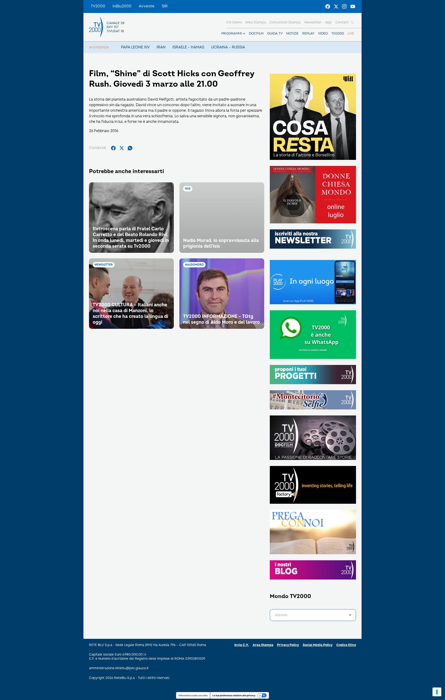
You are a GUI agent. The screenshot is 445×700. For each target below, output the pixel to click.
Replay (308, 33)
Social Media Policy (318, 645)
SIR (165, 6)
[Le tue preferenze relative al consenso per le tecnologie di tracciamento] (436, 691)
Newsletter (312, 22)
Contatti (342, 22)
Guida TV (275, 33)
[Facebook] (327, 6)
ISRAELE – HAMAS (188, 47)
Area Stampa (263, 645)
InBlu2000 (122, 6)
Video (323, 33)
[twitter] (121, 148)
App (328, 22)
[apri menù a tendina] (244, 34)
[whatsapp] (130, 148)
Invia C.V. (241, 645)
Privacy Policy (288, 645)
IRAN (161, 47)
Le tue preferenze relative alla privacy (234, 695)
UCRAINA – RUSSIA (228, 47)
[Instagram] (344, 6)
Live (351, 33)
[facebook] (113, 148)
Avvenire (146, 6)
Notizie (292, 33)
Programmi (231, 33)
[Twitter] (336, 6)
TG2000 (337, 33)
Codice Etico (346, 645)
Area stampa (255, 22)
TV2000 (98, 6)
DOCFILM (256, 33)
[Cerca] (352, 22)
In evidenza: (99, 47)
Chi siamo (234, 22)
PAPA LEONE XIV (135, 47)
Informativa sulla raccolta (193, 695)
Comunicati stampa (285, 22)
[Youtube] (353, 6)
